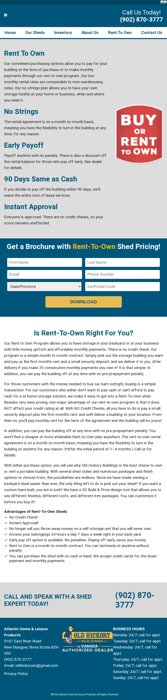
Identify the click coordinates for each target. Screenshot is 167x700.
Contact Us (151, 32)
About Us (90, 32)
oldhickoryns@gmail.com (36, 665)
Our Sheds (35, 32)
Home (10, 32)
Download (83, 301)
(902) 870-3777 (141, 19)
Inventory (63, 32)
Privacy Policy (16, 673)
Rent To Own (120, 32)
